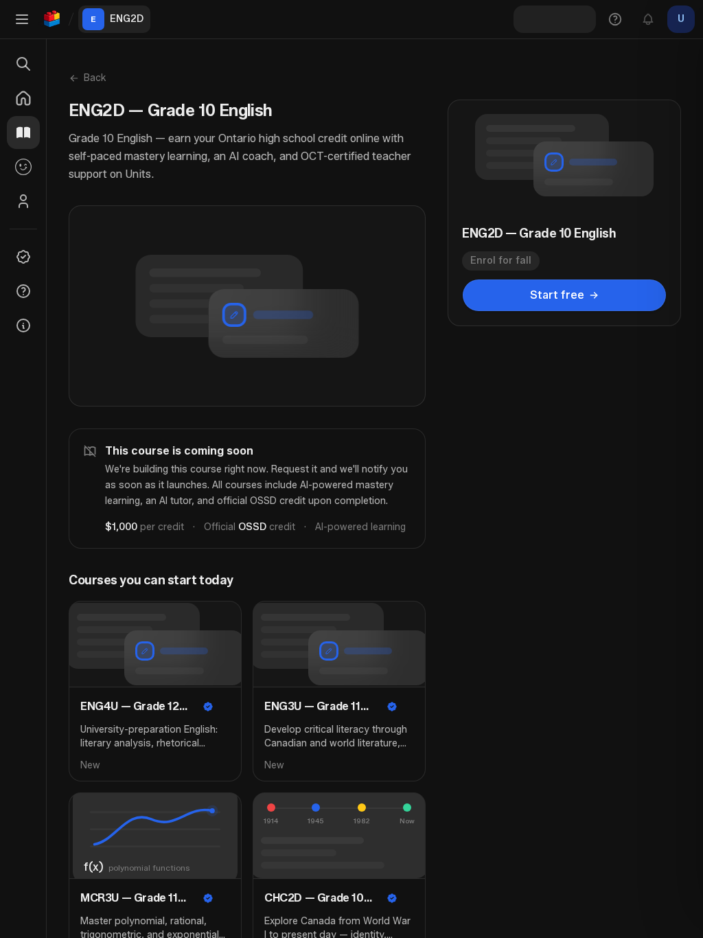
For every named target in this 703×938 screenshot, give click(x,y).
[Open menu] (22, 19)
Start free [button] (557, 294)
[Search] (23, 63)
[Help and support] (615, 19)
